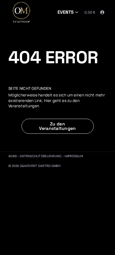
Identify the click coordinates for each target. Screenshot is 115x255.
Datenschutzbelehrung (41, 156)
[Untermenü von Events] (76, 12)
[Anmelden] (102, 12)
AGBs (12, 156)
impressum (73, 156)
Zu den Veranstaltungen (57, 126)
